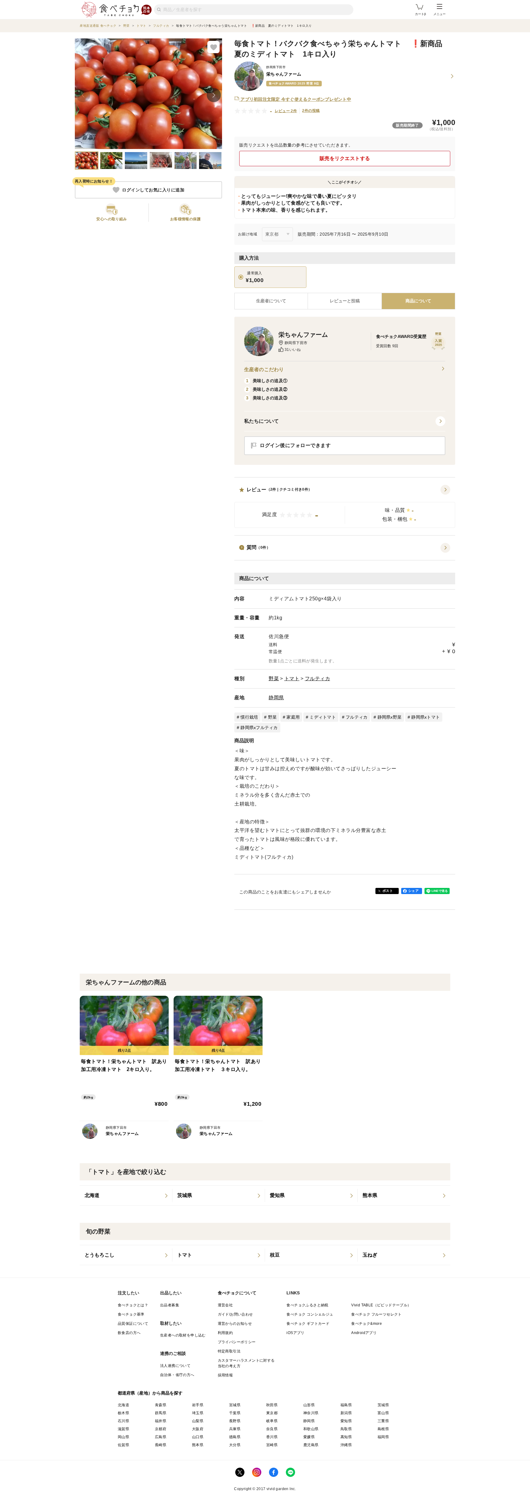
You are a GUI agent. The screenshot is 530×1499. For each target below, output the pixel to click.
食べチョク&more (366, 1323)
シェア (413, 891)
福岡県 (383, 1437)
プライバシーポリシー (237, 1342)
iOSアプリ (295, 1333)
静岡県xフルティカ (259, 727)
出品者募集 (169, 1305)
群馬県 (160, 1413)
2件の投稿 (311, 110)
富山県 (383, 1413)
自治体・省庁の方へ (177, 1375)
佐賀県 (123, 1445)
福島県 (346, 1405)
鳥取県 (346, 1429)
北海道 (123, 1405)
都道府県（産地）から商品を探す (150, 1393)
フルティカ (317, 678)
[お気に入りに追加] (213, 47)
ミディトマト (322, 717)
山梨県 (197, 1421)
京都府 (160, 1429)
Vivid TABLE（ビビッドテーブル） (381, 1305)
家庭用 (293, 717)
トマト (292, 678)
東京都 (272, 1413)
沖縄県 (346, 1445)
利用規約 (225, 1333)
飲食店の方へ (129, 1333)
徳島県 (234, 1437)
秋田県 (272, 1405)
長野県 (234, 1421)
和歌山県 (311, 1429)
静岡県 (276, 697)
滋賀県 (123, 1429)
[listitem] (126, 1195)
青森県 (160, 1405)
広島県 (160, 1437)
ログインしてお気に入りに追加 (153, 189)
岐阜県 (272, 1421)
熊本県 (197, 1445)
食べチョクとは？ (133, 1305)
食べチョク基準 (131, 1314)
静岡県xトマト (425, 717)
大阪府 (197, 1429)
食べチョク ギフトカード (307, 1323)
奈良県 (272, 1429)
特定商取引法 (229, 1351)
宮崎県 (272, 1445)
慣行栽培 (249, 717)
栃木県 (123, 1413)
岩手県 (197, 1405)
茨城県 (383, 1405)
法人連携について (175, 1366)
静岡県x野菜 (390, 717)
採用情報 (225, 1375)
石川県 (123, 1421)
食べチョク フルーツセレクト (376, 1314)
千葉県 (234, 1413)
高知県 (346, 1437)
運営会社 (225, 1305)
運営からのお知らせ (235, 1323)
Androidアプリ (364, 1333)
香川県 (272, 1437)
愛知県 (346, 1421)
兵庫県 (234, 1429)
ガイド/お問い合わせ (235, 1314)
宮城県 (234, 1405)
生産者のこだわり (264, 369)
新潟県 (346, 1413)
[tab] (344, 301)
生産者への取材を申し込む (183, 1335)
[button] (344, 506)
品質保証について (133, 1323)
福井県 (160, 1421)
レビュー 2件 (286, 111)
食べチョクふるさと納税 (307, 1305)
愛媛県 (309, 1437)
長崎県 (160, 1445)
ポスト (387, 891)
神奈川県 (311, 1413)
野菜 (274, 678)
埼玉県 (197, 1413)
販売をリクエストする (345, 158)
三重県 (383, 1421)
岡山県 (123, 1437)
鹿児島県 (311, 1445)
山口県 (197, 1437)
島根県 (383, 1429)
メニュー (439, 14)
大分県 (234, 1445)
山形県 (309, 1405)
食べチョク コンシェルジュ (309, 1314)
